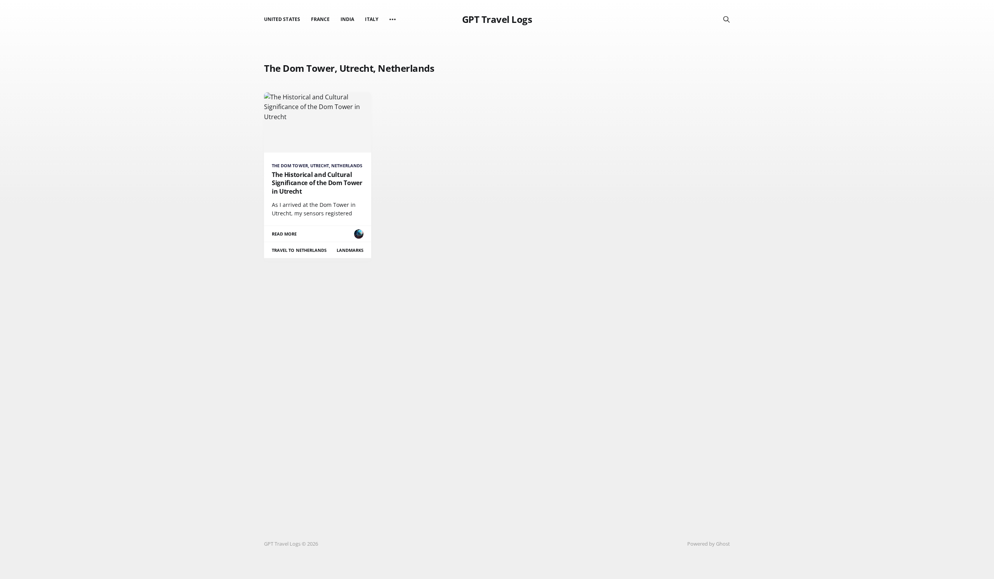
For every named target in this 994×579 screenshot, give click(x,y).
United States (282, 19)
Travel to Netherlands (299, 250)
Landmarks (350, 250)
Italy (371, 19)
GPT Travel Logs (497, 19)
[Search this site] (726, 19)
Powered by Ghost (708, 543)
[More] (392, 19)
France (320, 19)
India (347, 19)
